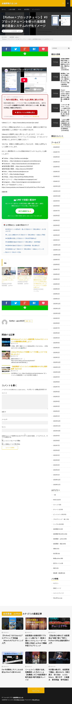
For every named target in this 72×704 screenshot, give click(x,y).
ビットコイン (36, 9)
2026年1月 (56, 181)
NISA (19, 9)
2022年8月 (56, 382)
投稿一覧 (28, 321)
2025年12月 (56, 186)
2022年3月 (56, 406)
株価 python (56, 558)
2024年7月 (56, 269)
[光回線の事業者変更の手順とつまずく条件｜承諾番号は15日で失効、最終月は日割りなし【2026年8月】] (55, 62)
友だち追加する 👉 (24, 211)
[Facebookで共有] (6, 49)
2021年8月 (56, 440)
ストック (55, 504)
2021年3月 (56, 465)
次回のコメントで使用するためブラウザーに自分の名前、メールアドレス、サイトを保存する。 (25, 436)
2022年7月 (56, 387)
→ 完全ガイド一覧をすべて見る (12, 252)
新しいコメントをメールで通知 (11, 440)
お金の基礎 (12, 9)
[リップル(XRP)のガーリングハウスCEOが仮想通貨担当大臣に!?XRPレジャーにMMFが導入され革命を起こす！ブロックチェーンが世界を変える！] (40, 271)
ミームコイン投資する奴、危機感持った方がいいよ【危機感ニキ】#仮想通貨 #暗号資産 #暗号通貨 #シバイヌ (36, 674)
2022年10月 (56, 372)
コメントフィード (58, 593)
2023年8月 (56, 323)
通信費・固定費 (57, 573)
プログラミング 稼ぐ (59, 519)
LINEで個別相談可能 (34, 116)
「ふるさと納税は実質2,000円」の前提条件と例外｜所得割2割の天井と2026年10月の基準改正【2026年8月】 (65, 125)
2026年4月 (56, 166)
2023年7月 (56, 328)
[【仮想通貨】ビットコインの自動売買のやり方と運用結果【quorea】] (6, 369)
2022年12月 (56, 362)
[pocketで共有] (43, 49)
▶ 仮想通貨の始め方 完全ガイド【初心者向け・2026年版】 (23, 242)
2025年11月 (56, 191)
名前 (4, 411)
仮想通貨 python (16, 31)
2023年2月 (56, 352)
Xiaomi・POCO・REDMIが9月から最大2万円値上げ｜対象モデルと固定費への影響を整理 (65, 95)
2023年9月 (56, 318)
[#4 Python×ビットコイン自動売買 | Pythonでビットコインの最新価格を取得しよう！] (6, 342)
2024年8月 (56, 264)
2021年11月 (56, 426)
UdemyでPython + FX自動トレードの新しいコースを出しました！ (25, 278)
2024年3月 (56, 289)
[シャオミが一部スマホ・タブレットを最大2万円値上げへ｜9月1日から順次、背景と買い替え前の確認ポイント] (55, 108)
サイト (4, 427)
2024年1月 (56, 298)
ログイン (55, 583)
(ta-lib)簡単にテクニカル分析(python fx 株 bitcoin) (12, 670)
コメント (4, 393)
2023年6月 (56, 333)
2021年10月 (56, 431)
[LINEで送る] (25, 53)
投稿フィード (57, 588)
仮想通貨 (26, 9)
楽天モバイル (57, 563)
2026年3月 (56, 171)
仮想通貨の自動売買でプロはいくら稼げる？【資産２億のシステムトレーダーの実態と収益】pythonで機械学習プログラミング (36, 640)
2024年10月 (56, 254)
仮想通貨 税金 (57, 543)
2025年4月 (56, 225)
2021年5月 (56, 455)
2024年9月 (56, 259)
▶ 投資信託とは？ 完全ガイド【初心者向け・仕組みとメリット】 (25, 249)
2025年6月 (56, 215)
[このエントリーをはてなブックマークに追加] (34, 49)
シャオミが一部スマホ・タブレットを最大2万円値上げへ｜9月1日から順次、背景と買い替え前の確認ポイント (65, 110)
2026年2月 (56, 176)
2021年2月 (56, 470)
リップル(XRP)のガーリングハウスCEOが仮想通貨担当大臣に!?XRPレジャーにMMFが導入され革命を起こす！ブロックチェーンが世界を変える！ (40, 281)
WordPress (36, 700)
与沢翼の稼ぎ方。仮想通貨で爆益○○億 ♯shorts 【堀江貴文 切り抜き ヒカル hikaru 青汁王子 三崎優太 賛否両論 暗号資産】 (59, 674)
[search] (68, 48)
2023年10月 (56, 313)
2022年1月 (56, 416)
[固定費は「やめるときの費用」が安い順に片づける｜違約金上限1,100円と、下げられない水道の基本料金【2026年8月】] (55, 77)
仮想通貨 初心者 (58, 534)
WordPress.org (57, 598)
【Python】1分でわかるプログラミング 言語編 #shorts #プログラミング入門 (12, 639)
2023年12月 (56, 303)
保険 (54, 548)
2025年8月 (56, 206)
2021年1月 (56, 475)
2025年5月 (56, 220)
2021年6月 (56, 450)
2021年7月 (56, 445)
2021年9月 (56, 435)
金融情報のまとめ (18, 697)
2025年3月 (56, 230)
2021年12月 (56, 421)
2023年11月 (56, 308)
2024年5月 (56, 279)
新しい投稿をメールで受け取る (11, 444)
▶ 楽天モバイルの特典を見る (25, 112)
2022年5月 (56, 396)
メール (4, 419)
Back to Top (36, 691)
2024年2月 (56, 294)
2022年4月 (56, 401)
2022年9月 (56, 377)
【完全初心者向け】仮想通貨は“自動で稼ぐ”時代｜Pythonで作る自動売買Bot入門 (59, 639)
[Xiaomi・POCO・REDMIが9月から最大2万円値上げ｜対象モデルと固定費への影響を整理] (55, 93)
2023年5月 (56, 338)
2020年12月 (56, 479)
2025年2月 (56, 235)
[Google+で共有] (24, 49)
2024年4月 (56, 284)
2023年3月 (56, 347)
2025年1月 (56, 240)
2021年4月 (56, 460)
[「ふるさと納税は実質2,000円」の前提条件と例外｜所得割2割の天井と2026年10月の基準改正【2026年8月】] (55, 123)
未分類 (55, 553)
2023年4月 (56, 342)
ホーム (4, 9)
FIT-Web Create (19, 700)
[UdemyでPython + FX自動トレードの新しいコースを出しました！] (25, 271)
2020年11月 (56, 484)
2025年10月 (56, 196)
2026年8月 (56, 147)
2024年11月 (56, 250)
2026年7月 (56, 152)
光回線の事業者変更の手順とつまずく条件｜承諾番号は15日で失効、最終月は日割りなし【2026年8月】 (65, 64)
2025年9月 (56, 201)
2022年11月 (56, 367)
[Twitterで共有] (15, 49)
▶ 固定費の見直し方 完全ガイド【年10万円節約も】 (21, 238)
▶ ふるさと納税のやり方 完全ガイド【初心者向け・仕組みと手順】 (26, 235)
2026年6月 (56, 157)
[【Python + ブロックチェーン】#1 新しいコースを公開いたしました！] (9, 271)
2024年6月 (56, 274)
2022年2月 (56, 411)
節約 (54, 568)
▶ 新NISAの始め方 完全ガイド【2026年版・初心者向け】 (23, 245)
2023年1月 (56, 357)
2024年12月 (56, 245)
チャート (55, 509)
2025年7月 (56, 210)
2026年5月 (56, 162)
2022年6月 (56, 391)
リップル (55, 524)
